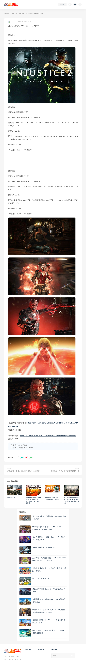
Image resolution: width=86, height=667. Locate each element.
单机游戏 (22, 13)
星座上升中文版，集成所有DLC (44, 547)
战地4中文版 (11, 497)
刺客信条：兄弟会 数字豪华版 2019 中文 (65, 471)
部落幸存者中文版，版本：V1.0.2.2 (45, 578)
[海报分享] (30, 457)
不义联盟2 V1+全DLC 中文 (25, 447)
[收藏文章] (17, 457)
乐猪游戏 (14, 13)
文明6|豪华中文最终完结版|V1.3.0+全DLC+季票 (23, 471)
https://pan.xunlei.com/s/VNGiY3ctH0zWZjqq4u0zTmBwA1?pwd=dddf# (48, 436)
